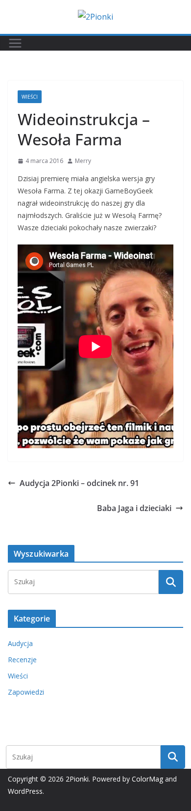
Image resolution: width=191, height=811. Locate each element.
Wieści (30, 96)
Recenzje (22, 659)
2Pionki (77, 779)
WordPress (25, 791)
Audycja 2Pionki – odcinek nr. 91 (79, 483)
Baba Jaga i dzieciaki (134, 508)
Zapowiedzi (26, 692)
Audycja (20, 643)
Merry (83, 161)
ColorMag (147, 779)
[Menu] (15, 43)
